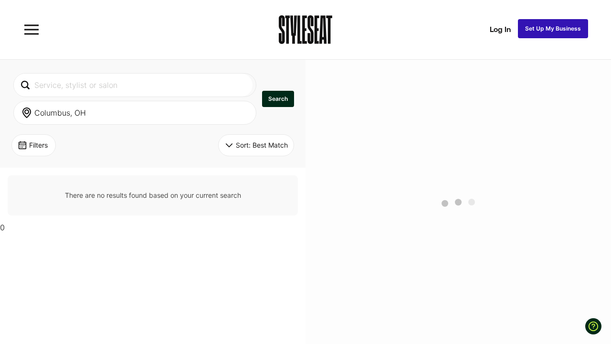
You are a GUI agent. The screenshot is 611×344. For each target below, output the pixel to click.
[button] (278, 99)
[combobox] (133, 85)
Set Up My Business (553, 28)
